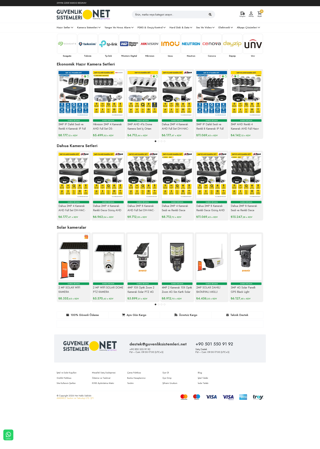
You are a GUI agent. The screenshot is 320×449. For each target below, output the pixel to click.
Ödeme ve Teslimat (101, 378)
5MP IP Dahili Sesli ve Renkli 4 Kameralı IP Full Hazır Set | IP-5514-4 (72, 128)
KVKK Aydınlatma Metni (103, 383)
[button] (155, 141)
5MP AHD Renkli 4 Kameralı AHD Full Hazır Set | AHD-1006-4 (245, 128)
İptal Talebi (203, 378)
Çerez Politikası (134, 372)
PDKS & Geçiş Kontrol (150, 27)
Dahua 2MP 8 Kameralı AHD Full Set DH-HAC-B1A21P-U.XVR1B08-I (141, 210)
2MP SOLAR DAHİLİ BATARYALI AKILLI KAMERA (208, 292)
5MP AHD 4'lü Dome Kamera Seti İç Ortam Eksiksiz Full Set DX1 (140, 128)
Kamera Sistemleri (87, 27)
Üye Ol (165, 372)
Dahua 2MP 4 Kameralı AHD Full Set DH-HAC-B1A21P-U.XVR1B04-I (175, 128)
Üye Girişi (167, 378)
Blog (200, 372)
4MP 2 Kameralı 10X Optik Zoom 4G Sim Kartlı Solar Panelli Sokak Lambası (177, 292)
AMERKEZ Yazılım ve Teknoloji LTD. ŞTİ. (75, 398)
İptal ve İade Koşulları (66, 372)
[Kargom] (242, 13)
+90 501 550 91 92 (214, 344)
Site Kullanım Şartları (66, 383)
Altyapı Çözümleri (247, 27)
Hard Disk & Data (179, 27)
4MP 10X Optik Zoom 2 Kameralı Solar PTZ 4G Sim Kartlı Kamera (141, 292)
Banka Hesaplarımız (136, 378)
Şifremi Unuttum (169, 383)
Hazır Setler (63, 27)
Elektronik (224, 27)
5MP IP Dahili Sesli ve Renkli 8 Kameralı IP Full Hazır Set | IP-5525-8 (210, 128)
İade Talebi (203, 383)
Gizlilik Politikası (64, 378)
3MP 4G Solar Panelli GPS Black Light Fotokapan (243, 292)
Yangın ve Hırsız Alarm (117, 27)
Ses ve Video (204, 27)
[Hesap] (251, 13)
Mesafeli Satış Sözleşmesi (104, 372)
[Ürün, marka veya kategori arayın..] (210, 14)
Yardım (130, 383)
